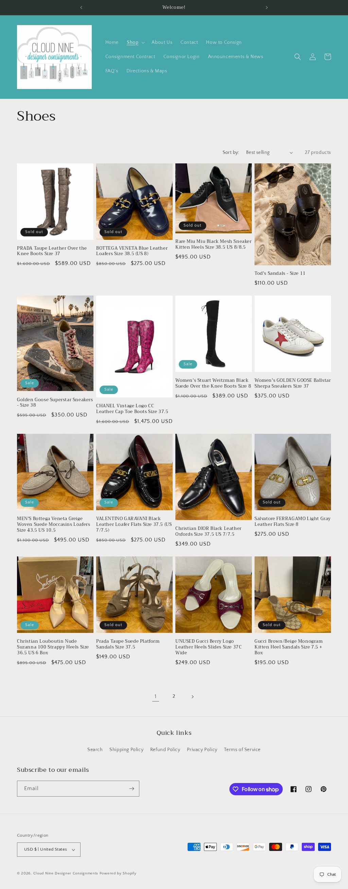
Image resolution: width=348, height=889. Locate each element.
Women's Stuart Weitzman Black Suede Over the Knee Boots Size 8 (213, 383)
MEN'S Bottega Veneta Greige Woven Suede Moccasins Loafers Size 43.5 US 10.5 (53, 524)
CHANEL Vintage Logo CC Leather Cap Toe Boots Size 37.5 (132, 409)
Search (95, 749)
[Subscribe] (131, 789)
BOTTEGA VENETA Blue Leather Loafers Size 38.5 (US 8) (132, 251)
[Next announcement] (266, 7)
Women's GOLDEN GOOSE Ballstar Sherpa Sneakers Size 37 (293, 383)
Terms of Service (242, 749)
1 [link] (156, 696)
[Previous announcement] (81, 7)
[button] (135, 42)
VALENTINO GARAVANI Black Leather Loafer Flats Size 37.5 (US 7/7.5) (134, 524)
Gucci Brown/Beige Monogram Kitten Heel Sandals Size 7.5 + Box (289, 647)
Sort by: (231, 152)
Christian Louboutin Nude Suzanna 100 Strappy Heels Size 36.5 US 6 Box (53, 647)
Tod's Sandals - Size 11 (280, 274)
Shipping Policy (126, 749)
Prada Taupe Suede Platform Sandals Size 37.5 (128, 644)
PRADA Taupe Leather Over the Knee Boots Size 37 (52, 251)
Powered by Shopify (118, 873)
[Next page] (192, 696)
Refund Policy (165, 749)
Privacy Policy (202, 749)
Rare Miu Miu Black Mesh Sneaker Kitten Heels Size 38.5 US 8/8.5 (213, 244)
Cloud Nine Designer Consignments (65, 873)
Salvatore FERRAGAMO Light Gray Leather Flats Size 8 (293, 522)
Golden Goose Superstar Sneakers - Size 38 (55, 403)
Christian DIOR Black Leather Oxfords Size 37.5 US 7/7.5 (208, 531)
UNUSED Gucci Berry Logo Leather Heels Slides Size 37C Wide (208, 647)
